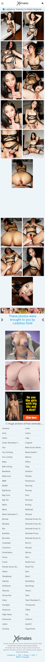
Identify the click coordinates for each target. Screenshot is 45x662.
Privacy (26, 655)
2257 (33, 655)
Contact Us (11, 655)
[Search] (42, 3)
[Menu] (2, 3)
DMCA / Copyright (22, 657)
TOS (19, 655)
